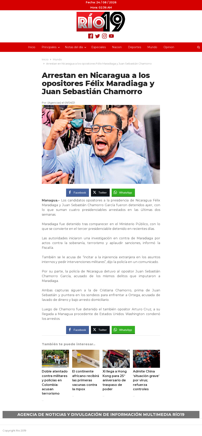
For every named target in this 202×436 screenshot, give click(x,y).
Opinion (169, 47)
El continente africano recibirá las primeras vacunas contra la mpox (85, 380)
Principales (49, 47)
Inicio (31, 47)
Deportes (134, 47)
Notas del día (74, 47)
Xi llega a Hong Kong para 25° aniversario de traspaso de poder (115, 380)
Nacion (117, 47)
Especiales (98, 47)
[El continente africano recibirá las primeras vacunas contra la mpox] (85, 352)
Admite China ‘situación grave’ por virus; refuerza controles (146, 380)
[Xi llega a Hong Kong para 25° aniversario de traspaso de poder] (116, 352)
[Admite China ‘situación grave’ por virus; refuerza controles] (146, 352)
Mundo (152, 47)
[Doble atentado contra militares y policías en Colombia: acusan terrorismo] (55, 352)
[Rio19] (101, 22)
